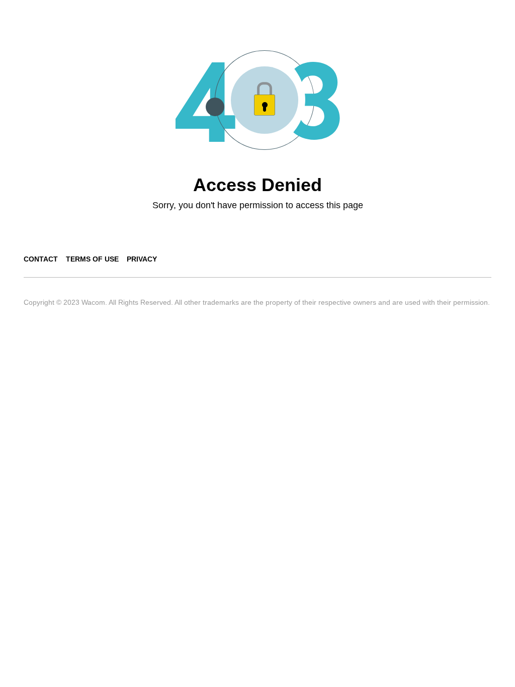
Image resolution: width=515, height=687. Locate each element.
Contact (41, 259)
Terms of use (92, 259)
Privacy (142, 259)
